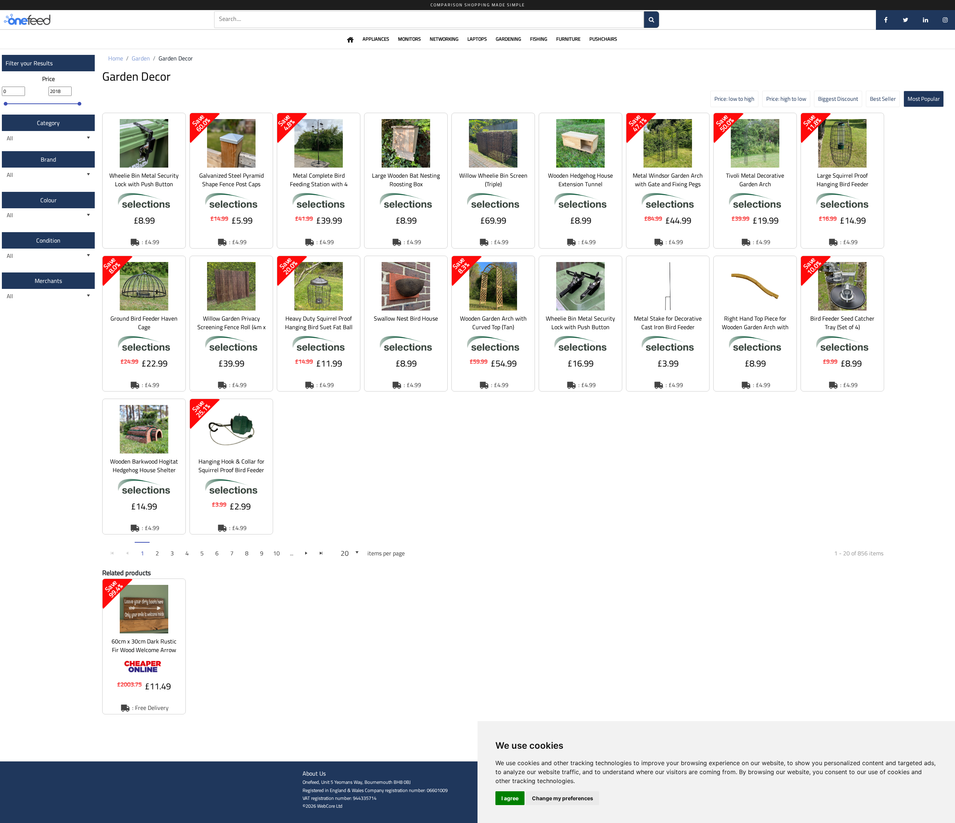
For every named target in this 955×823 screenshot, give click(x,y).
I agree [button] (510, 798)
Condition (48, 240)
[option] (144, 181)
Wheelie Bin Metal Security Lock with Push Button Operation (144, 184)
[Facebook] (886, 20)
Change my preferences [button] (562, 798)
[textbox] (429, 19)
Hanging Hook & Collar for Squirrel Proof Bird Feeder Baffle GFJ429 (231, 470)
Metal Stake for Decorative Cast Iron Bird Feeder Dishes (668, 327)
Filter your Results (29, 63)
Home (115, 58)
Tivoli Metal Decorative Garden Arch (755, 180)
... (291, 553)
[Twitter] (905, 20)
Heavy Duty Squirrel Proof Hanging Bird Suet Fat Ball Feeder (319, 327)
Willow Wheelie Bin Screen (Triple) (493, 180)
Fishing (538, 38)
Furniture (568, 38)
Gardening (508, 38)
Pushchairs (603, 38)
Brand (48, 159)
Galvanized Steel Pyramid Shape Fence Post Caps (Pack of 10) (231, 184)
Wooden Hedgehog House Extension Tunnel (580, 180)
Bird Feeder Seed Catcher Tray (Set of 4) (842, 323)
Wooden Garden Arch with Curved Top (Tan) (493, 323)
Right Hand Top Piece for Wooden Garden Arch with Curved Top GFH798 (755, 327)
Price (48, 78)
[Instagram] (945, 20)
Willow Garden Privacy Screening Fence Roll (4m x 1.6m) (231, 327)
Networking (444, 38)
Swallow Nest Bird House (406, 318)
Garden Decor (176, 58)
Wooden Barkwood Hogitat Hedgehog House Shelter (144, 466)
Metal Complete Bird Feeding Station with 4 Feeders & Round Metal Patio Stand (318, 188)
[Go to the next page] (306, 553)
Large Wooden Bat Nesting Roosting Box (406, 180)
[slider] (5, 104)
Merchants (48, 280)
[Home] (39, 19)
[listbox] (48, 138)
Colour (48, 200)
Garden (141, 58)
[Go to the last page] (321, 553)
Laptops (477, 38)
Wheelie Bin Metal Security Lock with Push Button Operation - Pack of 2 (580, 327)
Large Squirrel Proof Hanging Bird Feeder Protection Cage (842, 184)
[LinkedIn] (925, 20)
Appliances (376, 38)
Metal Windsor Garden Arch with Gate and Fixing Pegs (668, 180)
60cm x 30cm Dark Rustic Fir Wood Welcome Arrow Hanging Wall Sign (144, 650)
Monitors (409, 38)
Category (48, 122)
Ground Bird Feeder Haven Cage (144, 323)
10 (276, 553)
